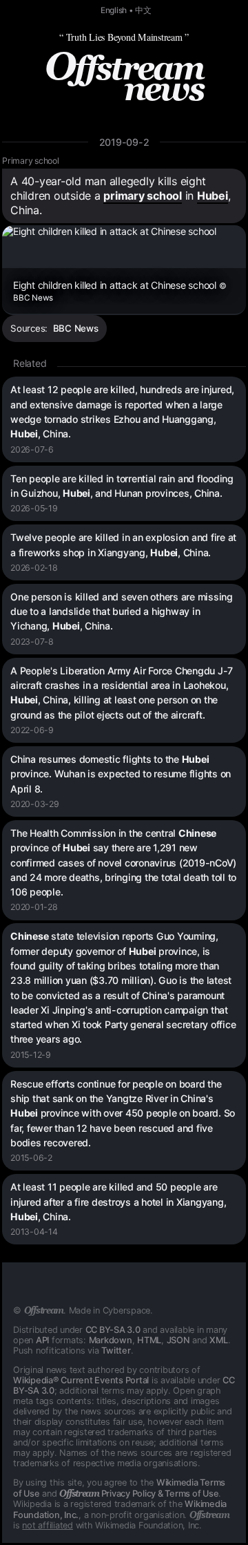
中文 (143, 10)
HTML (149, 1340)
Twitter (115, 1350)
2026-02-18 (34, 567)
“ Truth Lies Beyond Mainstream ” (124, 37)
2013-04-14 (34, 1231)
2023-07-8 (32, 641)
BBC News (76, 328)
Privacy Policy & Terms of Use (138, 1493)
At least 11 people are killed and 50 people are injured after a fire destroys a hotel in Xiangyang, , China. (118, 1201)
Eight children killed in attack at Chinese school (119, 291)
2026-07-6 (32, 449)
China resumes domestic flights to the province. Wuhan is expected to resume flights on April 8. (120, 774)
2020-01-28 (34, 907)
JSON (178, 1340)
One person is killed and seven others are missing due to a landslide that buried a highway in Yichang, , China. (121, 611)
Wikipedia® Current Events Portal (81, 1380)
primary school (142, 195)
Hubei (212, 195)
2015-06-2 (31, 1158)
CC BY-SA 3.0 (113, 1330)
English (114, 10)
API (42, 1340)
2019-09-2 (124, 142)
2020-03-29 (34, 804)
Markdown (110, 1340)
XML (218, 1340)
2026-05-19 (34, 508)
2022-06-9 (32, 730)
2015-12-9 (30, 1055)
